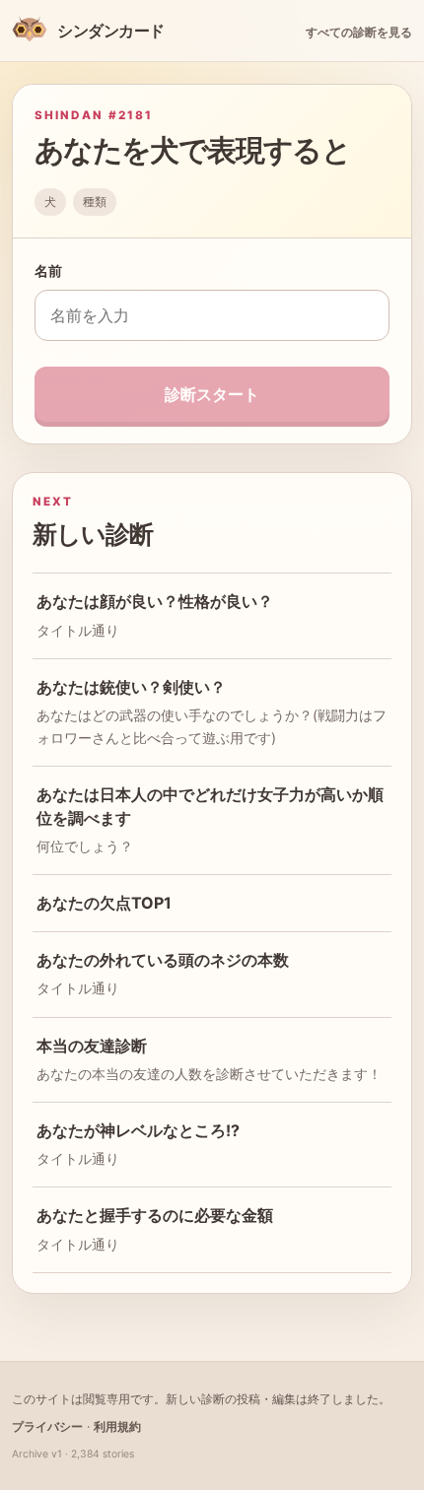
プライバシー (47, 1426)
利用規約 (117, 1426)
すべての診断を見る (359, 32)
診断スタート (212, 394)
